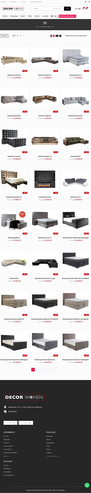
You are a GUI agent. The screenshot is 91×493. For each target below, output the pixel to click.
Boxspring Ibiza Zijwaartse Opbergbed (75, 360)
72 (24, 36)
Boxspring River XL (75, 75)
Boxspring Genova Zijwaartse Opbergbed (45, 360)
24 (18, 36)
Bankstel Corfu (75, 197)
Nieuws (6, 456)
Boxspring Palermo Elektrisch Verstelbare (14, 319)
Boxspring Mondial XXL (14, 197)
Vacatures (3, 2)
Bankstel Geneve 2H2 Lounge (45, 278)
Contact (23, 2)
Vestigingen (13, 2)
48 (21, 36)
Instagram (24, 423)
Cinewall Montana (44, 197)
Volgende (56, 369)
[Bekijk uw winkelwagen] (86, 9)
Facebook (9, 423)
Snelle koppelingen (52, 456)
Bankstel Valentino (44, 75)
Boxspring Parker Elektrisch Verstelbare (75, 278)
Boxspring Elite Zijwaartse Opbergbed (76, 238)
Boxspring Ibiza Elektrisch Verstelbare (75, 319)
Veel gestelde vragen (35, 2)
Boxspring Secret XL (44, 238)
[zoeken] (67, 9)
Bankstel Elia (14, 278)
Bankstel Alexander (14, 116)
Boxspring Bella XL (14, 238)
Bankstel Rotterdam (76, 116)
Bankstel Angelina (45, 116)
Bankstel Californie (14, 75)
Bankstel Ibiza (75, 156)
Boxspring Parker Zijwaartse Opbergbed (14, 360)
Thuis (37, 27)
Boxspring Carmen (14, 156)
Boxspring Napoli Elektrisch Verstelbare (44, 319)
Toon (13, 36)
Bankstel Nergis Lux (44, 156)
